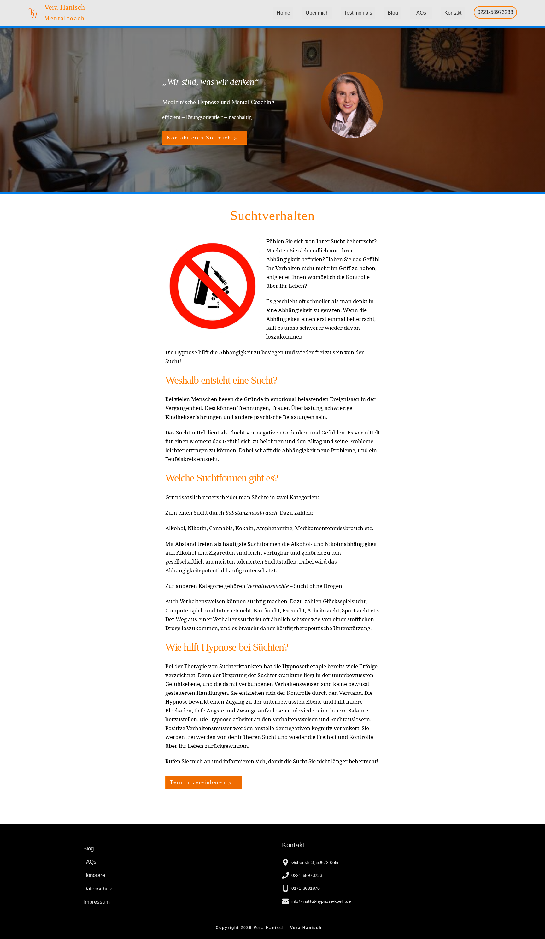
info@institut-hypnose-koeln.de (321, 901)
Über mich (317, 12)
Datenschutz (98, 889)
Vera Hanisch (64, 7)
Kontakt (452, 12)
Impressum (96, 902)
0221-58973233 (495, 12)
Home (283, 12)
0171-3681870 (305, 888)
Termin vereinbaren (198, 782)
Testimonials (358, 12)
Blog (393, 12)
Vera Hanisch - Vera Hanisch (288, 927)
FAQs (419, 12)
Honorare (94, 875)
